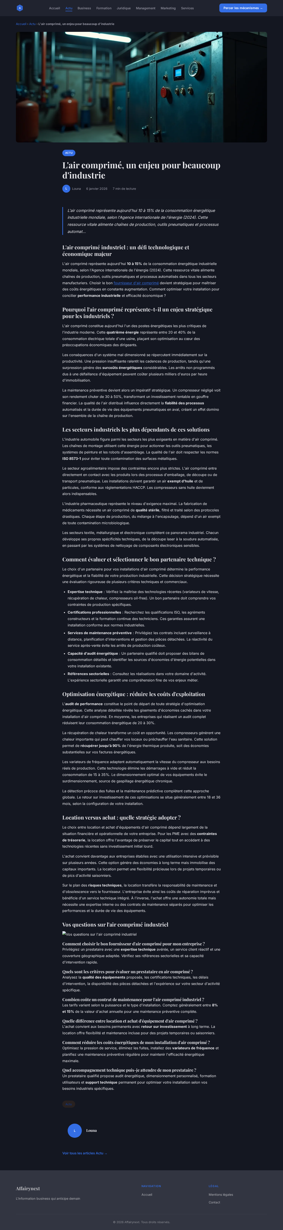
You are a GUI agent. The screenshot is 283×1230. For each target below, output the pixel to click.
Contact (214, 1202)
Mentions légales (221, 1194)
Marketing (168, 8)
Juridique (124, 8)
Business (84, 8)
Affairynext (28, 1188)
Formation (103, 8)
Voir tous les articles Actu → (84, 1153)
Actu (68, 8)
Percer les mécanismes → (243, 8)
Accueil (54, 8)
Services (187, 8)
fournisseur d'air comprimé (136, 283)
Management (145, 8)
